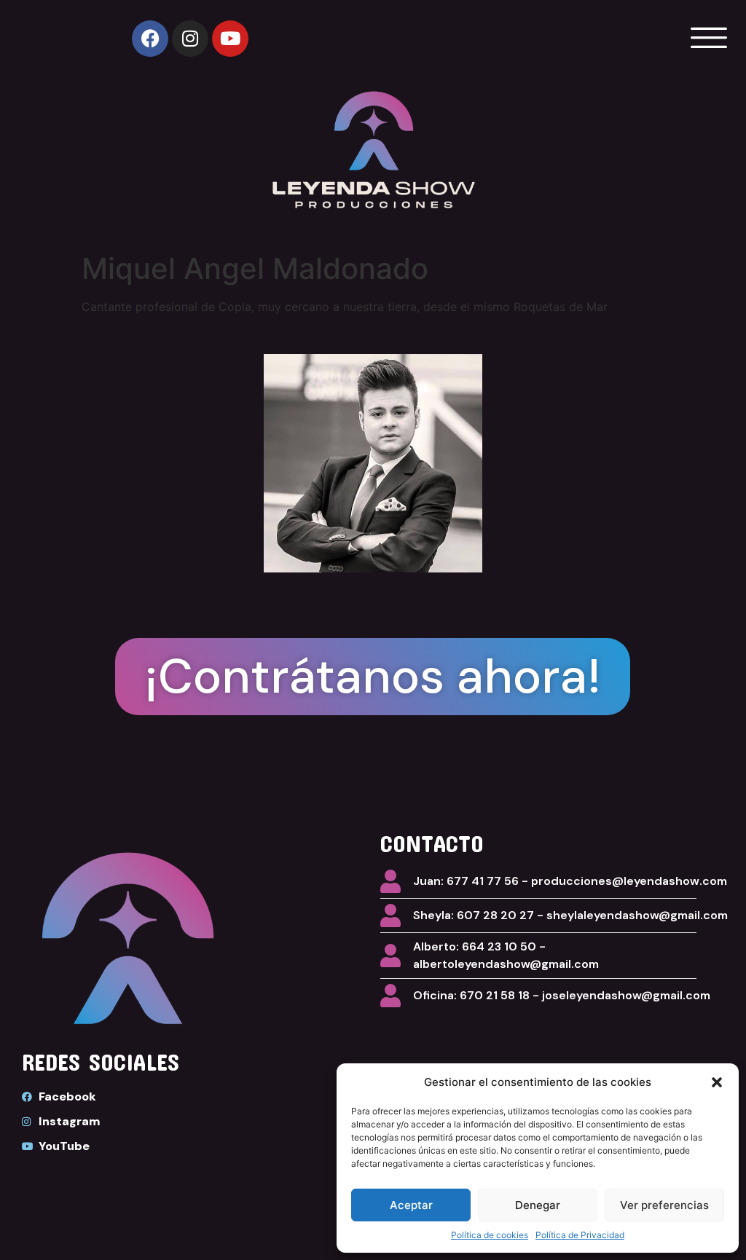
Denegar (537, 1205)
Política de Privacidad (579, 1234)
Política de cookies (489, 1234)
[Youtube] (230, 38)
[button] (717, 1082)
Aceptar (411, 1205)
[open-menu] (705, 38)
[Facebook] (150, 38)
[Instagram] (190, 38)
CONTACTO (432, 843)
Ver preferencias (664, 1205)
